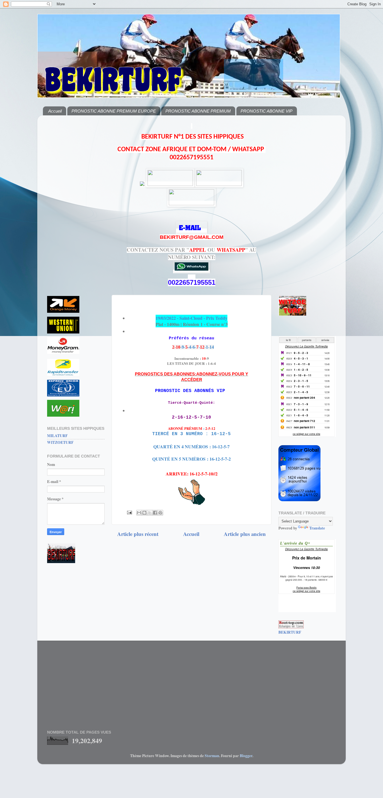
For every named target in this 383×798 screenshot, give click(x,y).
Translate (317, 528)
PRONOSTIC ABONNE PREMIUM (198, 111)
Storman (212, 756)
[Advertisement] (76, 204)
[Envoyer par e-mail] (139, 512)
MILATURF (57, 435)
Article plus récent (137, 534)
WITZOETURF (60, 442)
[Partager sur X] (150, 512)
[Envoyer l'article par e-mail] (129, 512)
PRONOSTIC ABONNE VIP (266, 111)
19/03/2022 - (191, 318)
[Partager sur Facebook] (155, 512)
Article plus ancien (245, 534)
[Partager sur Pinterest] (160, 512)
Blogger (246, 756)
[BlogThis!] (144, 512)
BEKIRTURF (289, 632)
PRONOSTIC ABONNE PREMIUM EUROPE (113, 111)
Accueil (55, 111)
